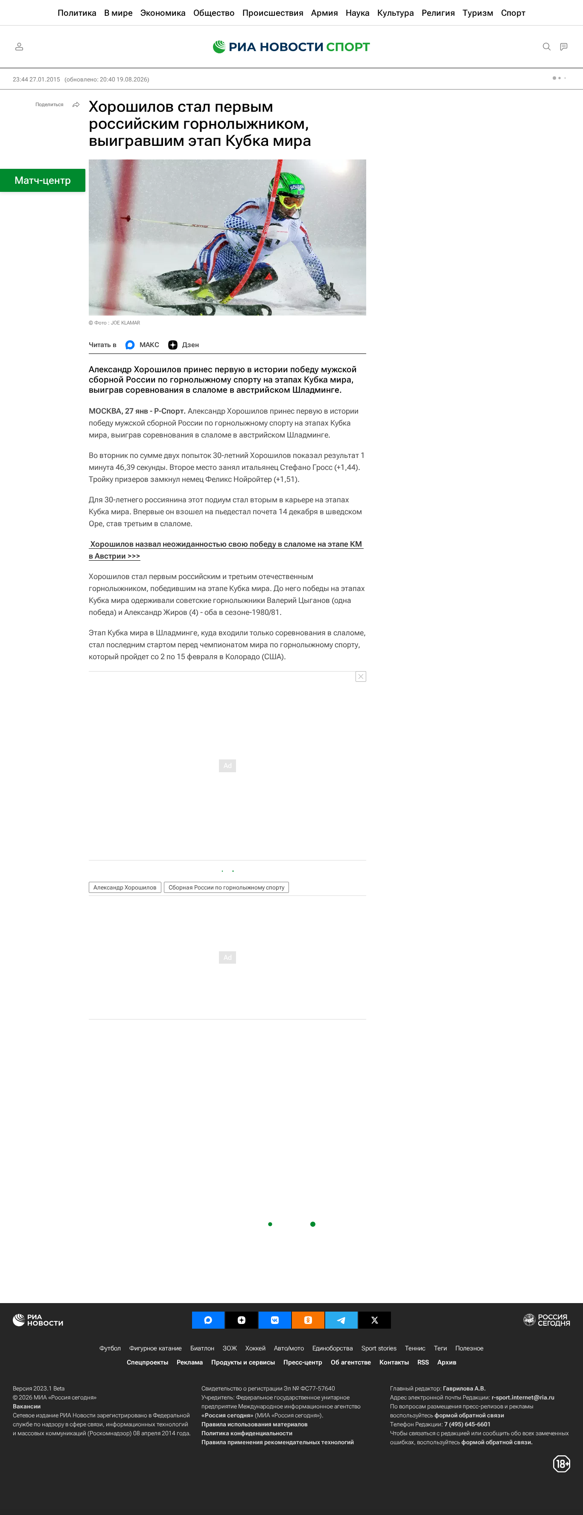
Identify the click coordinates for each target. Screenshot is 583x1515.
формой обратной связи (469, 1415)
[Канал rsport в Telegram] (341, 1320)
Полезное (469, 1348)
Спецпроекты (147, 1362)
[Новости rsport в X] (375, 1320)
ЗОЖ (230, 1348)
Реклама (190, 1362)
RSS (423, 1362)
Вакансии (27, 1406)
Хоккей (255, 1348)
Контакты (394, 1362)
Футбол (110, 1348)
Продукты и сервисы (243, 1362)
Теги (440, 1348)
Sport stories (378, 1348)
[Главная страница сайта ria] (262, 47)
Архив (446, 1362)
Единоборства (332, 1348)
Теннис (415, 1348)
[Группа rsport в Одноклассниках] (308, 1320)
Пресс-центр (302, 1362)
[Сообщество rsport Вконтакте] (275, 1320)
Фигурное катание (155, 1348)
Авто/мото (289, 1348)
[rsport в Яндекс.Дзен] (241, 1320)
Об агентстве (351, 1362)
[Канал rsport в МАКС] (208, 1320)
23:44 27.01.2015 (36, 79)
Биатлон (202, 1348)
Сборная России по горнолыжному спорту (226, 887)
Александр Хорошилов (125, 887)
